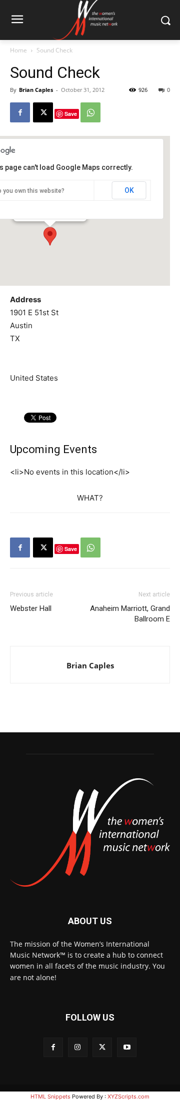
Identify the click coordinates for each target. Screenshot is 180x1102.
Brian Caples (36, 89)
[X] (43, 112)
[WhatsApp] (90, 112)
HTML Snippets (50, 1096)
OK (129, 190)
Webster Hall (31, 608)
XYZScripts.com (129, 1096)
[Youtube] (126, 1047)
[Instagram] (78, 1047)
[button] (50, 236)
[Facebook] (20, 112)
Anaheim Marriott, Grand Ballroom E (130, 613)
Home (18, 50)
